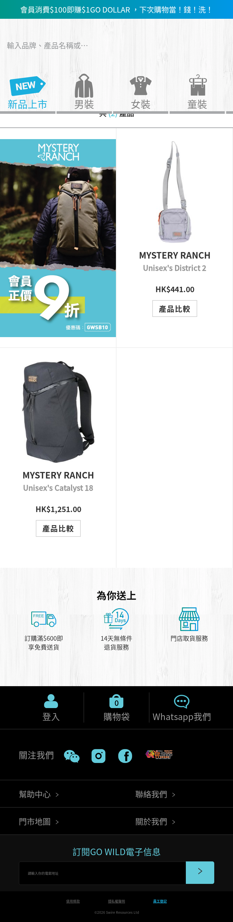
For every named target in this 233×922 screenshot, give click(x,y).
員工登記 (160, 901)
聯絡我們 (152, 794)
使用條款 (73, 901)
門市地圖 (35, 821)
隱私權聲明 (116, 901)
